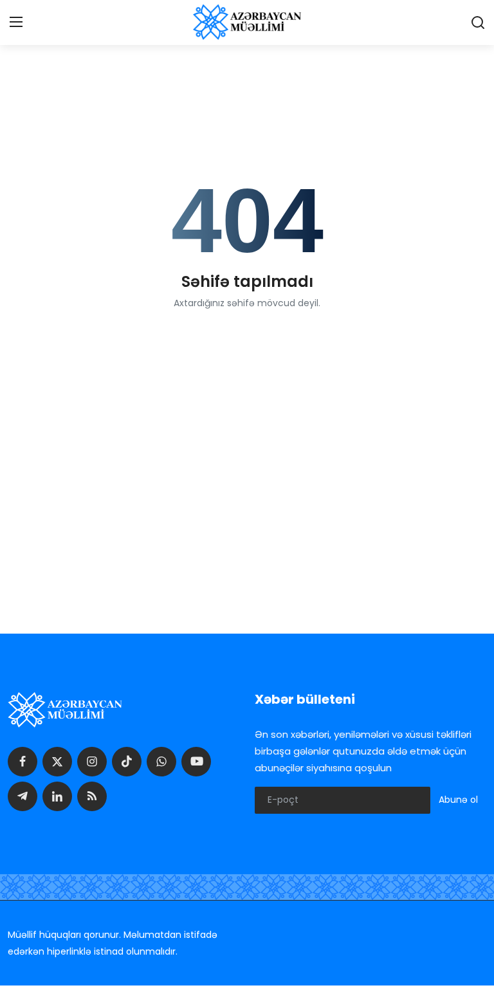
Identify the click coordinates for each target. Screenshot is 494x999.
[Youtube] (196, 761)
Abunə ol (458, 799)
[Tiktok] (127, 761)
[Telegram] (22, 796)
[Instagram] (92, 761)
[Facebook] (22, 761)
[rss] (92, 796)
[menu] (16, 22)
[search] (478, 22)
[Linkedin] (57, 796)
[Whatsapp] (161, 761)
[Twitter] (57, 761)
